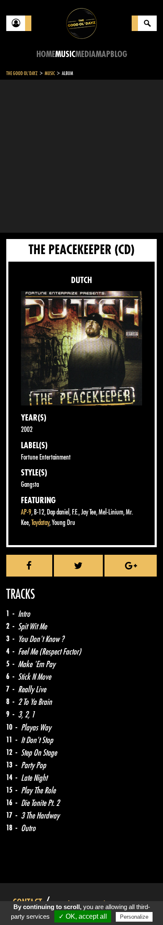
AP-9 (26, 512)
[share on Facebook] (29, 566)
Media (85, 54)
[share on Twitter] (78, 566)
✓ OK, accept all (83, 916)
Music (65, 54)
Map (103, 54)
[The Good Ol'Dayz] (81, 22)
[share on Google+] (130, 566)
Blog (118, 54)
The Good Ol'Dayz (22, 73)
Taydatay (40, 522)
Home (45, 54)
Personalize (134, 917)
